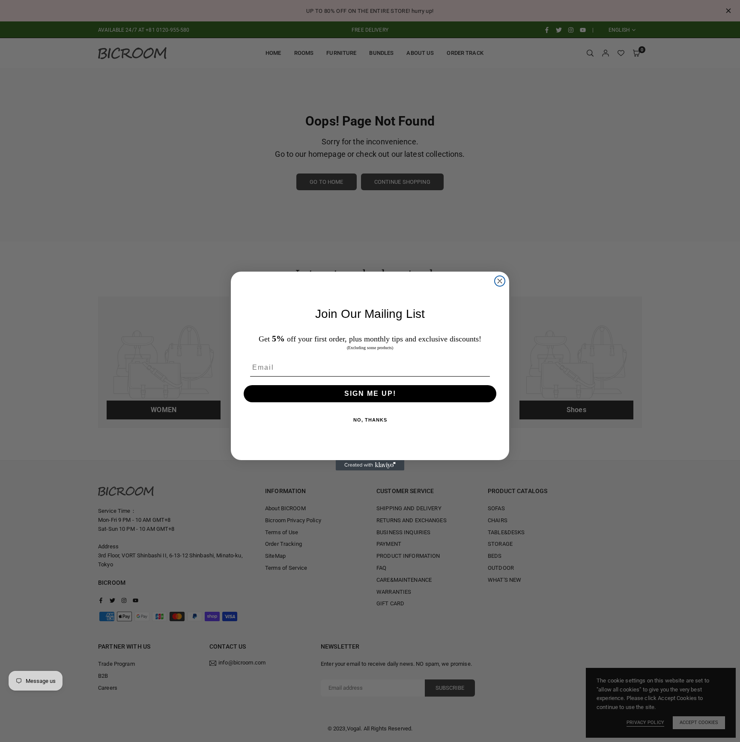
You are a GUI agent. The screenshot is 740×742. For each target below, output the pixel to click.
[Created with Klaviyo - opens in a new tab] (370, 465)
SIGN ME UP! (370, 393)
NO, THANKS (370, 419)
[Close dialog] (500, 281)
